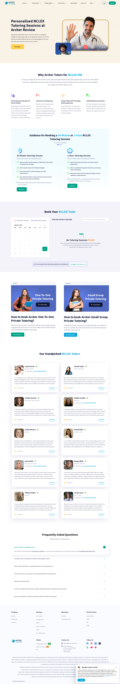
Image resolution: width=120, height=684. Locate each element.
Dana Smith (29, 461)
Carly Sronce (78, 493)
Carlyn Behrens (30, 430)
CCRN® (37, 630)
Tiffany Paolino (30, 493)
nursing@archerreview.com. (87, 551)
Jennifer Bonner (31, 398)
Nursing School (39, 619)
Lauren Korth (30, 366)
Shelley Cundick (79, 398)
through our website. (38, 551)
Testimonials (14, 619)
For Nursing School (65, 619)
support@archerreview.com (70, 643)
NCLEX (87, 619)
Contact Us (13, 622)
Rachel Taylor (79, 366)
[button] (60, 549)
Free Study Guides (40, 633)
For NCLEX (63, 616)
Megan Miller (79, 461)
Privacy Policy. (107, 676)
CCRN (87, 625)
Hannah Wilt (78, 430)
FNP (87, 622)
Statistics (13, 616)
